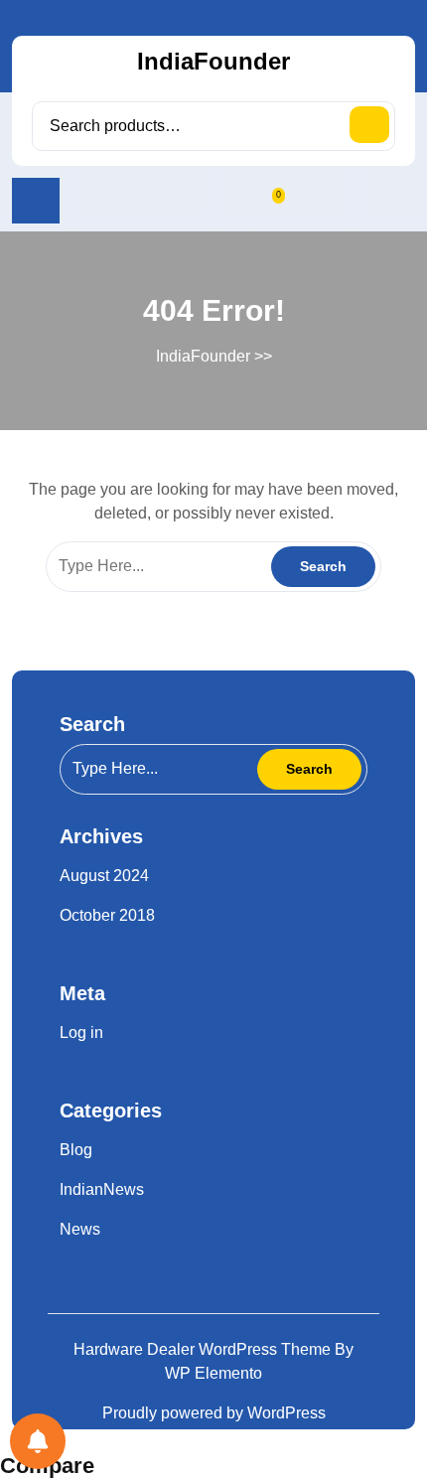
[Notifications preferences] (38, 1441)
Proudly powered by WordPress (214, 1413)
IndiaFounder (213, 61)
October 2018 (107, 915)
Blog (76, 1149)
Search (369, 124)
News (80, 1229)
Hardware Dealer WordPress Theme (204, 1349)
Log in (81, 1032)
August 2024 (104, 875)
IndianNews (102, 1189)
